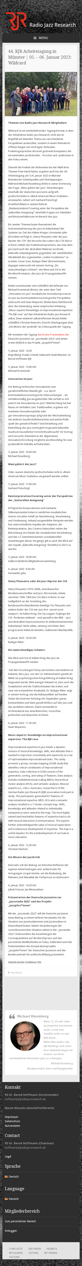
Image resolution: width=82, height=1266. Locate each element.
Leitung (33, 1253)
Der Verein (34, 1248)
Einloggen (11, 1230)
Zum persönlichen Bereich (20, 1221)
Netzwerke (50, 1253)
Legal (8, 1156)
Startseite (15, 1248)
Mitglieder (16, 1253)
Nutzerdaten (12, 1125)
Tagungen (16, 973)
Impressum (11, 1116)
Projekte (52, 1248)
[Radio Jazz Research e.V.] (41, 29)
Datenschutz (12, 1121)
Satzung (14, 1257)
